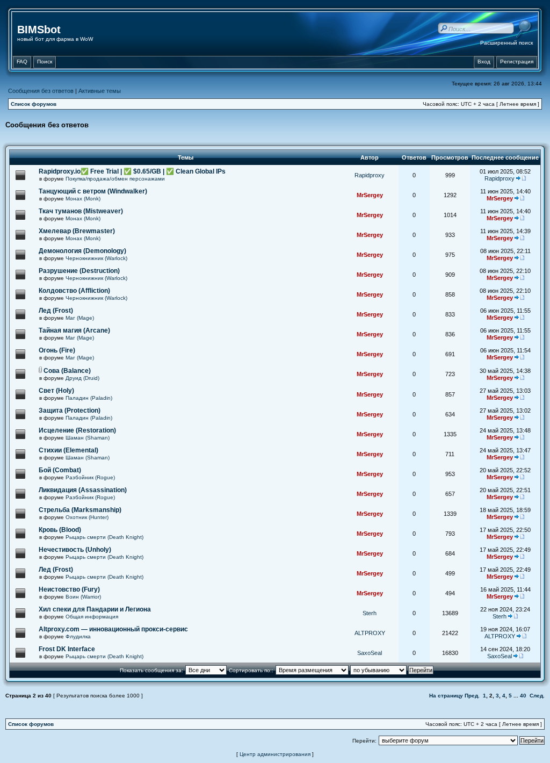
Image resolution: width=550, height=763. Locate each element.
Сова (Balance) (67, 371)
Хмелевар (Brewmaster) (77, 231)
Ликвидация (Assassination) (83, 490)
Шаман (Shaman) (88, 438)
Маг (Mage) (80, 318)
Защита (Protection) (69, 410)
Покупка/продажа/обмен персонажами (115, 179)
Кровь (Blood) (60, 530)
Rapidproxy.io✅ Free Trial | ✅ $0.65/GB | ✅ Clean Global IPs (132, 171)
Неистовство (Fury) (69, 589)
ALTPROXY (369, 633)
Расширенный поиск (506, 43)
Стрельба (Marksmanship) (80, 510)
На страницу (446, 696)
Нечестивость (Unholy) (75, 549)
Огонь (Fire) (57, 350)
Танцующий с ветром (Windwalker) (93, 191)
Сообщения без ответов (41, 91)
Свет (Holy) (56, 390)
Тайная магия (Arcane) (74, 330)
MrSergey (370, 195)
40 (523, 696)
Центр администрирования (275, 754)
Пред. (472, 696)
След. (537, 696)
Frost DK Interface (67, 649)
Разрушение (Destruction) (79, 271)
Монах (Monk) (83, 198)
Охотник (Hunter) (87, 517)
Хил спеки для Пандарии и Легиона (95, 609)
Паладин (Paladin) (89, 398)
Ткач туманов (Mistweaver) (81, 211)
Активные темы (99, 91)
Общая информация (92, 617)
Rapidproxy (369, 175)
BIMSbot (39, 29)
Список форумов (33, 104)
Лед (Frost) (56, 310)
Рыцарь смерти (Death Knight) (104, 537)
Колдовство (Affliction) (74, 290)
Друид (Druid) (82, 378)
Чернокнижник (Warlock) (96, 258)
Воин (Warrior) (83, 597)
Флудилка (78, 636)
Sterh (370, 613)
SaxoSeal (369, 653)
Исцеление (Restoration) (77, 430)
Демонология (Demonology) (82, 251)
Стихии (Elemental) (68, 450)
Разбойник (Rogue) (90, 477)
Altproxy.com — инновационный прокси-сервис (113, 629)
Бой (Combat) (60, 470)
